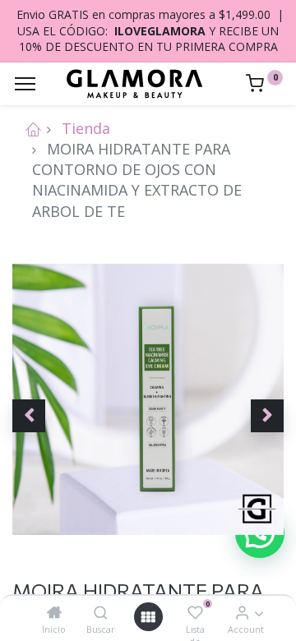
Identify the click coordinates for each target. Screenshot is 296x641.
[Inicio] (54, 612)
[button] (28, 415)
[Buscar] (101, 612)
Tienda (86, 128)
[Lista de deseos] (195, 612)
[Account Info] (242, 612)
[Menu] (25, 84)
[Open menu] (148, 616)
